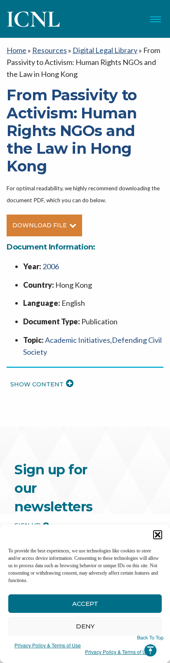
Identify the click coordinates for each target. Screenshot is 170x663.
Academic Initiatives (77, 339)
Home (16, 50)
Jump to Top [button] (150, 646)
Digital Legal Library (105, 50)
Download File (39, 225)
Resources (49, 50)
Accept (85, 604)
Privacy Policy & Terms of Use (47, 645)
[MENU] (155, 19)
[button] (157, 535)
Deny (85, 626)
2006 (50, 266)
